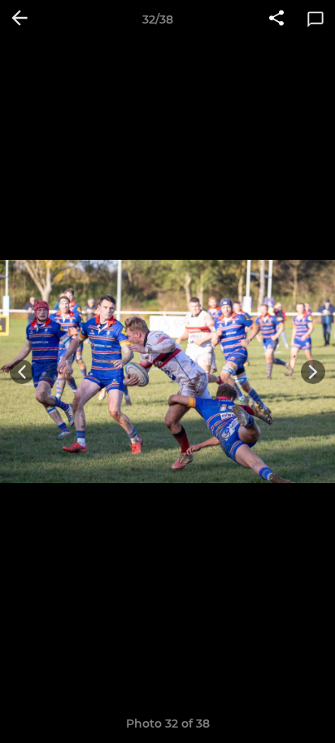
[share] (276, 19)
